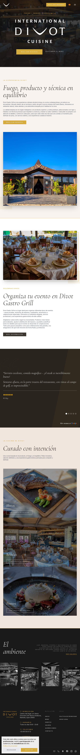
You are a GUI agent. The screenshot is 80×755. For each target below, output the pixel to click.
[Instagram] (71, 751)
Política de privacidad (10, 746)
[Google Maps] (63, 751)
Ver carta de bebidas (19, 561)
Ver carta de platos (19, 512)
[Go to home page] (10, 714)
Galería (48, 725)
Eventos (48, 722)
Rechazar (11, 750)
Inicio (47, 716)
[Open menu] (75, 5)
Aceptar (29, 750)
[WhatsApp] (76, 751)
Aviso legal (63, 719)
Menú (47, 719)
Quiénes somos (50, 728)
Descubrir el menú (55, 51)
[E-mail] (54, 751)
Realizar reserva (56, 4)
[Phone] (58, 751)
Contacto (49, 731)
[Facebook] (67, 751)
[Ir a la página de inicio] (6, 4)
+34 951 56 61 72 (25, 731)
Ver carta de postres (19, 610)
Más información (14, 334)
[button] (69, 5)
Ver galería (71, 654)
